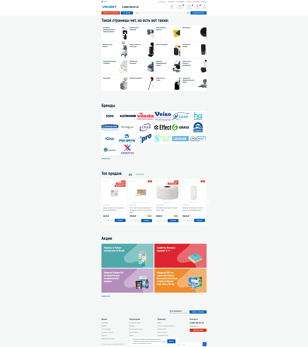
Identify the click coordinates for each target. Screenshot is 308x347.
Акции (159, 323)
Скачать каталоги (162, 332)
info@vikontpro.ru (194, 326)
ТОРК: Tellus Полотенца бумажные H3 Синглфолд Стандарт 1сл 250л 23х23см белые (141, 210)
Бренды (131, 335)
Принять (171, 341)
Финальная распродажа (108, 338)
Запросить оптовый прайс (110, 13)
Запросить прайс (198, 330)
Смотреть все (105, 158)
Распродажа (162, 1)
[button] (133, 202)
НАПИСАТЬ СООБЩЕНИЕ (198, 312)
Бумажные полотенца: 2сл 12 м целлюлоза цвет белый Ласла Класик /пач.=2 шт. (246, 210)
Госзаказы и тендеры (107, 332)
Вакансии (104, 326)
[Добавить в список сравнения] (108, 181)
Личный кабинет (133, 332)
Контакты (204, 1)
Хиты (130, 174)
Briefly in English (162, 329)
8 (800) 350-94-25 (130, 6)
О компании (171, 1)
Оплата (189, 1)
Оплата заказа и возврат (136, 329)
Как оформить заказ (134, 323)
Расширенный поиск (198, 13)
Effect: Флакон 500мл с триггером (218, 208)
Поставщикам (180, 1)
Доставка (196, 1)
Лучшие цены (140, 174)
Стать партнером (106, 329)
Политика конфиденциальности (166, 326)
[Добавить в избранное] (104, 181)
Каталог (128, 13)
